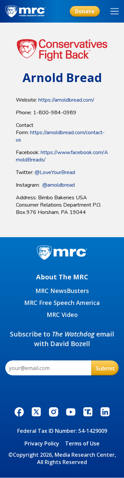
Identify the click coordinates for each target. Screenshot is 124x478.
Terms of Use (82, 443)
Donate (85, 11)
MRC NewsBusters (62, 291)
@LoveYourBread (55, 172)
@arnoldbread (58, 185)
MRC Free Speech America (62, 303)
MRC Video (62, 315)
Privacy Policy (41, 443)
